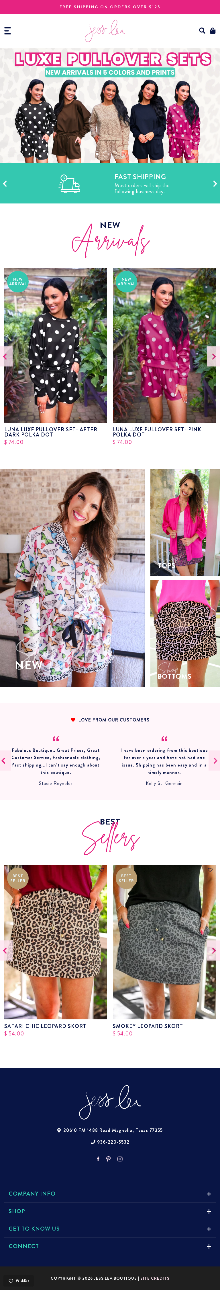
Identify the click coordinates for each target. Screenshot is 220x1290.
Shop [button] (17, 1211)
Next (215, 184)
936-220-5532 (113, 1142)
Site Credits (155, 1278)
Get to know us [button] (34, 1229)
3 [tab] (114, 154)
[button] (202, 31)
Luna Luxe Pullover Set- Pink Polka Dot (157, 432)
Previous (5, 184)
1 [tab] (97, 154)
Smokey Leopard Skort (148, 1026)
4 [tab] (123, 154)
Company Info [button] (32, 1194)
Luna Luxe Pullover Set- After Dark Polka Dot (50, 432)
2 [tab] (106, 154)
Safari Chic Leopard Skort (45, 1026)
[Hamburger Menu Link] (7, 30)
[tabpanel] (110, 105)
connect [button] (24, 1246)
